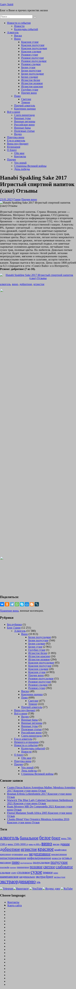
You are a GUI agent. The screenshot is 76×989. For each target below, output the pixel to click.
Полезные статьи (24, 130)
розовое (36, 867)
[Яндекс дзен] (51, 888)
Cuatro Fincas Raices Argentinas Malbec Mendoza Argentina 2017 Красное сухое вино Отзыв (41, 789)
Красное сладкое (31, 51)
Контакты (20, 156)
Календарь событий (26, 29)
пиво (16, 862)
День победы (22, 169)
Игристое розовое (32, 83)
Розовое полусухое (32, 57)
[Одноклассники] (7, 604)
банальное (29, 838)
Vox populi (20, 162)
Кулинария (13, 146)
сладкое (5, 872)
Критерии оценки (25, 108)
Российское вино (24, 124)
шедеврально (27, 876)
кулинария (17, 854)
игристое (38, 284)
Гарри (17, 199)
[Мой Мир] (27, 604)
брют (55, 838)
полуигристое (26, 863)
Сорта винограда (24, 115)
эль (38, 882)
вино (15, 284)
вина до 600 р (35, 844)
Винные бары (22, 127)
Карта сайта (14, 905)
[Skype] (22, 604)
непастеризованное (13, 858)
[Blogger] (32, 604)
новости (56, 858)
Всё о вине (13, 111)
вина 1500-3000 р (18, 844)
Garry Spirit (6, 4)
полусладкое (41, 862)
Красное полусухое (32, 45)
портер (13, 867)
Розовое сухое (29, 54)
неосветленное (59, 854)
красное (46, 849)
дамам (65, 844)
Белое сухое (28, 67)
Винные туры (22, 118)
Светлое (26, 99)
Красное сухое (30, 41)
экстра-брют (44, 876)
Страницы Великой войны (30, 165)
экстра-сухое (59, 877)
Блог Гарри (14, 627)
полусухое (59, 862)
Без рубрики (14, 624)
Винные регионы (24, 121)
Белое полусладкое (32, 73)
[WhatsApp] (17, 604)
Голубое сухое (29, 89)
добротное (25, 284)
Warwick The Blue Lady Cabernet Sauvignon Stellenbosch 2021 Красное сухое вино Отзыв (40, 802)
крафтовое (60, 849)
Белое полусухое (31, 70)
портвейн (4, 867)
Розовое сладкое (31, 64)
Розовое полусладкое (33, 61)
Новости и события (19, 22)
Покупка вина (15, 137)
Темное (25, 102)
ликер (26, 854)
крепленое (5, 854)
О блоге (12, 150)
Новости (19, 26)
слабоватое (64, 867)
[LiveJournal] (37, 604)
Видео (18, 134)
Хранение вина (9, 610)
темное (48, 872)
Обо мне (19, 153)
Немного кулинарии (26, 742)
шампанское (9, 876)
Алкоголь (13, 32)
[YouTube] (35, 888)
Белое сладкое (29, 76)
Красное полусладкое (34, 48)
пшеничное (23, 867)
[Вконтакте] (21, 888)
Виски (18, 35)
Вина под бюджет (17, 143)
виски (56, 844)
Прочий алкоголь (24, 105)
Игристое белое (30, 80)
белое (45, 837)
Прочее (11, 159)
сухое (36, 872)
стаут (13, 872)
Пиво (17, 95)
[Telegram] (12, 604)
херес (55, 873)
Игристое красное (32, 86)
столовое (23, 872)
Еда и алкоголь (16, 140)
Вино (17, 38)
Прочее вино (29, 92)
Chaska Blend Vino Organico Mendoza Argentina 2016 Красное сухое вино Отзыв (38, 821)
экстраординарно (18, 881)
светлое (49, 867)
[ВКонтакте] (2, 604)
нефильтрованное (39, 858)
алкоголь (5, 284)
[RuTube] (67, 888)
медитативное (40, 854)
